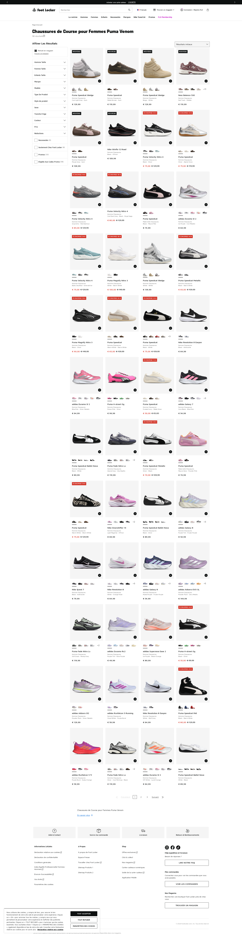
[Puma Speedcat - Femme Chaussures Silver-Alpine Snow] (157, 398)
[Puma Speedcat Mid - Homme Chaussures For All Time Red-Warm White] (192, 707)
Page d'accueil (37, 25)
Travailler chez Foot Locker (88, 862)
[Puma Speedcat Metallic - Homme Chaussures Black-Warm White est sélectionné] (180, 274)
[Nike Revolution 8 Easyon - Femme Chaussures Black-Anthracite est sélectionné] (180, 336)
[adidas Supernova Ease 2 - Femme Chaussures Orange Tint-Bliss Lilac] (157, 645)
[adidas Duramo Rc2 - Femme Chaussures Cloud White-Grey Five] (128, 645)
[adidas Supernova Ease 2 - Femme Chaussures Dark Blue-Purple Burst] (151, 645)
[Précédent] (7, 2)
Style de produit (41, 101)
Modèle (37, 88)
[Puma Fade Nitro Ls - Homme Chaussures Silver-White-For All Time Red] (121, 460)
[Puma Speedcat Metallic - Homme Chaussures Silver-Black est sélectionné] (145, 460)
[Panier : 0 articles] (208, 10)
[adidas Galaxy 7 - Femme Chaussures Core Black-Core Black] (186, 398)
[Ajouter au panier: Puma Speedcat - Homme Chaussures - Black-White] (170, 328)
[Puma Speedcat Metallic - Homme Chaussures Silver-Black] (186, 274)
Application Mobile (129, 877)
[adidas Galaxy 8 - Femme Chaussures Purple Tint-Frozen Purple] (163, 583)
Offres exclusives (128, 852)
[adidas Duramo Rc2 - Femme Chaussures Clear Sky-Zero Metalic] (115, 645)
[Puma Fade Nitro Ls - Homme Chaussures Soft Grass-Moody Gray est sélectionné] (74, 645)
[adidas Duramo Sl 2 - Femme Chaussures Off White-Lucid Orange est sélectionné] (145, 769)
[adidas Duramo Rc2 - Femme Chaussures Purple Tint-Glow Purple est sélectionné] (109, 645)
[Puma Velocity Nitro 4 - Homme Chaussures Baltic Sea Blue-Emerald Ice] (157, 151)
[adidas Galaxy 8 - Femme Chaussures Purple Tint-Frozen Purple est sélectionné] (180, 522)
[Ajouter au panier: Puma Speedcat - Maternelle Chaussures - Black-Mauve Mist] (170, 204)
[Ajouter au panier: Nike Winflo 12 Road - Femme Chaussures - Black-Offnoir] (135, 142)
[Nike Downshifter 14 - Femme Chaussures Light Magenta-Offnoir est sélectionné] (109, 522)
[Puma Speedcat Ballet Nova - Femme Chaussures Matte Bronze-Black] (80, 460)
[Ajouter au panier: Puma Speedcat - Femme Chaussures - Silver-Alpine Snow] (206, 142)
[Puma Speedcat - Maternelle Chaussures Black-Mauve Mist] (186, 460)
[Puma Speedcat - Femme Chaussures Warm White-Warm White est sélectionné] (109, 336)
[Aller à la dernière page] (162, 797)
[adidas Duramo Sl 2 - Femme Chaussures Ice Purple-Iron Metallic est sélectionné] (180, 213)
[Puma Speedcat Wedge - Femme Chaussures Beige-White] (86, 89)
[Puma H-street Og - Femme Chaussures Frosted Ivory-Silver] (128, 398)
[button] (44, 35)
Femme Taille (40, 69)
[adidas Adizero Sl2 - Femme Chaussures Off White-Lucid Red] (80, 707)
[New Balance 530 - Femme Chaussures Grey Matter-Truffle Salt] (198, 89)
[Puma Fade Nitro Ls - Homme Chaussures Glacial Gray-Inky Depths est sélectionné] (109, 460)
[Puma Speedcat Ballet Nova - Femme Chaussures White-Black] (86, 460)
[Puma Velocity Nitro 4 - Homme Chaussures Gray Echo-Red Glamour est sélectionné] (74, 213)
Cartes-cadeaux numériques (133, 867)
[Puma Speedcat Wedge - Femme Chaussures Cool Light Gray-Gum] (157, 89)
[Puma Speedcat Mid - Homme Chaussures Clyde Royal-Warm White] (186, 707)
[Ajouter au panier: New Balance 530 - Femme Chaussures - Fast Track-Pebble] (206, 81)
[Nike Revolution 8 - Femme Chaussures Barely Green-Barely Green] (115, 583)
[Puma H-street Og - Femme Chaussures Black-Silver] (115, 398)
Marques (127, 17)
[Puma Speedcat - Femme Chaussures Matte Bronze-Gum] (80, 151)
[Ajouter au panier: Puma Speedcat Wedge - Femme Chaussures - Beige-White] (170, 81)
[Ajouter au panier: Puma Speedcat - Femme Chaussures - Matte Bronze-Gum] (135, 81)
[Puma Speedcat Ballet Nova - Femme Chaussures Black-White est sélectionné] (74, 460)
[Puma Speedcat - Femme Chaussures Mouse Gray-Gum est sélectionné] (74, 151)
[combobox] (95, 10)
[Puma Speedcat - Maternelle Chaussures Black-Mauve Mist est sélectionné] (145, 213)
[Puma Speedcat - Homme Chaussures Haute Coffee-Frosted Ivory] (151, 336)
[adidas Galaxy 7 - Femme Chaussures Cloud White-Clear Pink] (198, 398)
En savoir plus (83, 815)
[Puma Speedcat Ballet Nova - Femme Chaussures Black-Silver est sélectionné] (145, 522)
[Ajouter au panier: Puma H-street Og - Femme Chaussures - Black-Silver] (206, 637)
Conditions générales (42, 862)
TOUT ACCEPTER (84, 914)
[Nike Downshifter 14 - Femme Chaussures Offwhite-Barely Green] (115, 522)
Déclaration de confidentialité (46, 857)
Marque (37, 82)
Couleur (37, 120)
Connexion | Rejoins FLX (193, 10)
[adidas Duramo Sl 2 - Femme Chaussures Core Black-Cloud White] (205, 213)
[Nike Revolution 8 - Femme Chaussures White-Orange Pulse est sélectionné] (109, 583)
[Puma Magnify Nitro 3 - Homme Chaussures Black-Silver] (115, 274)
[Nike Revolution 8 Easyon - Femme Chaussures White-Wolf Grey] (186, 336)
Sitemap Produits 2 (85, 872)
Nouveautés (115, 17)
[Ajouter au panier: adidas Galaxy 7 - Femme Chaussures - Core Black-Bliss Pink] (206, 390)
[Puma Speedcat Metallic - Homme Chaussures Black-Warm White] (151, 460)
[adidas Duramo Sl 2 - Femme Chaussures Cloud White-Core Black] (186, 213)
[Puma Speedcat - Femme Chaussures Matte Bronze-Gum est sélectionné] (109, 89)
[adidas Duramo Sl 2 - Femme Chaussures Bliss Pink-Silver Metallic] (192, 213)
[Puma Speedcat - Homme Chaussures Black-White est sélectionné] (145, 336)
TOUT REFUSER (84, 920)
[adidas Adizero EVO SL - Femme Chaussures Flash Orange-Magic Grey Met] (198, 583)
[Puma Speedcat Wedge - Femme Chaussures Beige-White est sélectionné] (145, 89)
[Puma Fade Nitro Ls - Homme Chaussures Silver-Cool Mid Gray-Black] (115, 460)
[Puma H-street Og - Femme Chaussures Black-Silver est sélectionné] (180, 645)
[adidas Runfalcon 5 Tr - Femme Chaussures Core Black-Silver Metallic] (80, 769)
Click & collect (127, 857)
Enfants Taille (40, 75)
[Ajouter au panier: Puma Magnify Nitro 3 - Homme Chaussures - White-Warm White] (135, 266)
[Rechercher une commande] (129, 10)
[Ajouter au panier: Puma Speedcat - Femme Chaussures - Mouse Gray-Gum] (99, 142)
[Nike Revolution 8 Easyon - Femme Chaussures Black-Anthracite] (151, 707)
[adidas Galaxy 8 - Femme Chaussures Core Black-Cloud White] (198, 522)
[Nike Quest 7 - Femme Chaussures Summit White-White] (92, 583)
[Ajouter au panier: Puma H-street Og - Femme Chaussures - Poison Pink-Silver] (135, 390)
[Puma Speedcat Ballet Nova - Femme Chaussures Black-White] (151, 522)
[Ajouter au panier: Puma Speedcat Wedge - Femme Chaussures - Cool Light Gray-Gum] (99, 81)
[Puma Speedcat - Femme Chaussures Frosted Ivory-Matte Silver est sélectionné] (145, 398)
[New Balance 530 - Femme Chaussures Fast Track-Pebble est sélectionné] (180, 89)
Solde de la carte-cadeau (132, 872)
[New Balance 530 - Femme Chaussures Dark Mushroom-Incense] (186, 89)
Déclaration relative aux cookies (47, 852)
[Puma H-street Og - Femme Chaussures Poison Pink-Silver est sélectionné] (109, 398)
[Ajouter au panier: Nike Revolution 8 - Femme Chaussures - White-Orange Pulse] (135, 575)
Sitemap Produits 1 (85, 867)
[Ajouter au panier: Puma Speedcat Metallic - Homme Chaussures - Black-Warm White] (206, 266)
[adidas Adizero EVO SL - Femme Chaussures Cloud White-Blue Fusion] (186, 583)
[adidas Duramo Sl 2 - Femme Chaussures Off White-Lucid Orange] (198, 213)
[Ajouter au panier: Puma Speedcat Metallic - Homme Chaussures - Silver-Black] (170, 451)
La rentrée (73, 17)
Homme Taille (40, 62)
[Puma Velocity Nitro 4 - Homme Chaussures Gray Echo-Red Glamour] (151, 151)
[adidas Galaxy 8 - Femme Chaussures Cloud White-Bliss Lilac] (192, 522)
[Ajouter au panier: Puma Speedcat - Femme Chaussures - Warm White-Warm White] (135, 328)
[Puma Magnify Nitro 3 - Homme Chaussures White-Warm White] (80, 336)
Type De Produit (41, 94)
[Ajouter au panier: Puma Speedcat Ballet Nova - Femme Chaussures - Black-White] (99, 451)
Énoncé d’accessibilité (43, 874)
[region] (121, 2)
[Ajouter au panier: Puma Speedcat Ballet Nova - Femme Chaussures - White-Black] (206, 760)
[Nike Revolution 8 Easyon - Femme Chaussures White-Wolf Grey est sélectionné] (145, 707)
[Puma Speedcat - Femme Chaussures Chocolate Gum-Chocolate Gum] (192, 151)
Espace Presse (84, 857)
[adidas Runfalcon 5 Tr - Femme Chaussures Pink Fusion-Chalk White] (86, 769)
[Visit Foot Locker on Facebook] (173, 847)
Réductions (38, 133)
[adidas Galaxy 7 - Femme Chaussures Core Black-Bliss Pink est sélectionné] (180, 398)
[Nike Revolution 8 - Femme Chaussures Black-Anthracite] (128, 583)
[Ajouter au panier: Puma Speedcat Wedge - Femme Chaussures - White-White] (170, 266)
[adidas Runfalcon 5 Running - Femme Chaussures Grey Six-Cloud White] (115, 707)
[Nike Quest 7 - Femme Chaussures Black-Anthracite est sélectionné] (74, 583)
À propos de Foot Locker (88, 852)
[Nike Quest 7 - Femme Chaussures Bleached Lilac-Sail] (86, 583)
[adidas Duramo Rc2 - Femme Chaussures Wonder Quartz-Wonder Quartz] (121, 645)
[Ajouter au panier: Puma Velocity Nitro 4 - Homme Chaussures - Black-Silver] (170, 142)
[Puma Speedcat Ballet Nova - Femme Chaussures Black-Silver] (92, 460)
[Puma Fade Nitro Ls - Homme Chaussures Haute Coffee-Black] (128, 769)
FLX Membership (165, 17)
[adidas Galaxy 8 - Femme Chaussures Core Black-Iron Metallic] (186, 522)
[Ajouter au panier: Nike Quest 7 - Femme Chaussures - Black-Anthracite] (99, 575)
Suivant (155, 797)
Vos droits (38, 879)
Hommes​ (84, 17)
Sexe (36, 107)
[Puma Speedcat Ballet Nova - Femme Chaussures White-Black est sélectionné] (180, 769)
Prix (36, 127)
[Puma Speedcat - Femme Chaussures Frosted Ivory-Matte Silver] (186, 151)
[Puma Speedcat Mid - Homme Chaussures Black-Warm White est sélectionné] (180, 707)
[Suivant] (234, 2)
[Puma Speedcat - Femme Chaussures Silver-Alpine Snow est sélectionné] (180, 151)
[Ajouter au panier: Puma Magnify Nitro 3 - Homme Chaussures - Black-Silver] (99, 328)
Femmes (94, 17)
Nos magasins (127, 862)
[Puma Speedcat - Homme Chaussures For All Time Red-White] (157, 336)
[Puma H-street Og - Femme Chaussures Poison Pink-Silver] (192, 645)
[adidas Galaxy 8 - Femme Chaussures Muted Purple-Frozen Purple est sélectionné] (145, 583)
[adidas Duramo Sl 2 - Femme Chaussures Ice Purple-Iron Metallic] (86, 398)
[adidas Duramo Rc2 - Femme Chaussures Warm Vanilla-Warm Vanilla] (134, 645)
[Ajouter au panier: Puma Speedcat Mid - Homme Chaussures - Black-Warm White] (206, 699)
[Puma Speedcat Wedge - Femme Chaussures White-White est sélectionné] (145, 274)
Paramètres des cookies (43, 884)
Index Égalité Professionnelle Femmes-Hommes (49, 868)
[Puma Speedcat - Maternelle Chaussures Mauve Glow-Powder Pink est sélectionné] (180, 460)
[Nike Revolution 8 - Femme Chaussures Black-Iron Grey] (121, 583)
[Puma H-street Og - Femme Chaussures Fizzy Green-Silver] (121, 398)
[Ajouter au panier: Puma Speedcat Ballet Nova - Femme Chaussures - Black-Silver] (170, 513)
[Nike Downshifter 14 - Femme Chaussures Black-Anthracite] (121, 522)
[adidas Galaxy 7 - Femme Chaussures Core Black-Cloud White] (192, 398)
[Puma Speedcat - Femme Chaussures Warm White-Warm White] (115, 336)
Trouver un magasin (41, 54)
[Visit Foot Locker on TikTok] (178, 847)
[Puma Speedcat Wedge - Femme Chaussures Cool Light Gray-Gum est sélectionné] (74, 89)
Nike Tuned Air (140, 17)
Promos (152, 17)
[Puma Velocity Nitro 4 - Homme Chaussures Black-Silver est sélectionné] (145, 151)
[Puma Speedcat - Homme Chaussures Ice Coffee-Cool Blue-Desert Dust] (163, 336)
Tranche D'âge (40, 114)
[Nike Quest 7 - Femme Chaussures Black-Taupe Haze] (80, 583)
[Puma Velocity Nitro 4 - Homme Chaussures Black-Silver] (80, 213)
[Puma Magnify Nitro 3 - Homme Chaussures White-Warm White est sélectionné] (109, 274)
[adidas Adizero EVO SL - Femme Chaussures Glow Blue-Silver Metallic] (192, 583)
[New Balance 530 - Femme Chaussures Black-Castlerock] (192, 89)
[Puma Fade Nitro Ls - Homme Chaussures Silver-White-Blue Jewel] (128, 460)
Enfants (104, 17)
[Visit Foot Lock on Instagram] (167, 847)
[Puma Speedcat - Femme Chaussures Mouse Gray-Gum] (115, 89)
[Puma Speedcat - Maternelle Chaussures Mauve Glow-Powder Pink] (151, 213)
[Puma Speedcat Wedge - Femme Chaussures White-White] (80, 89)
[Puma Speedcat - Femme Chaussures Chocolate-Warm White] (121, 336)
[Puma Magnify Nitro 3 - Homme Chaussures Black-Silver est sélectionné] (74, 336)
